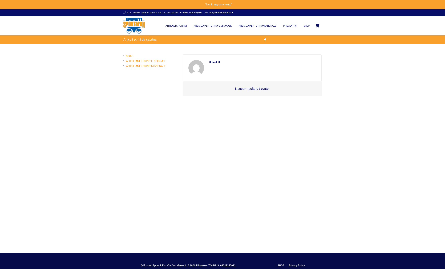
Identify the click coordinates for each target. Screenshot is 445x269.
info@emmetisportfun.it (221, 12)
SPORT (130, 56)
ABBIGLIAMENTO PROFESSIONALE (146, 61)
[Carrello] (317, 25)
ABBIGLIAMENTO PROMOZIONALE (145, 66)
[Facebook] (265, 39)
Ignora (236, 4)
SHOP (281, 265)
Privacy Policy (297, 265)
